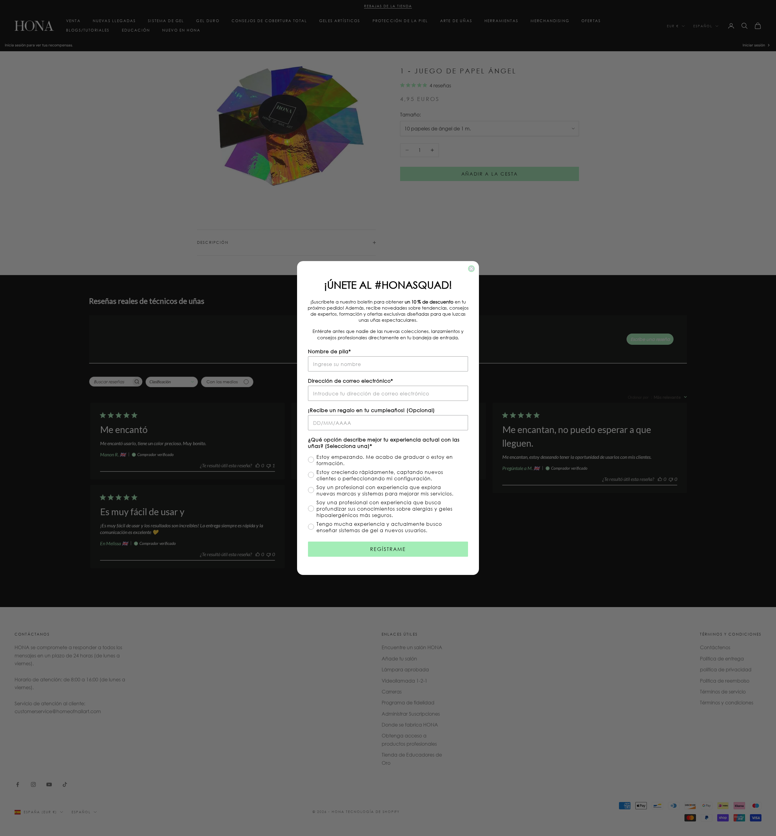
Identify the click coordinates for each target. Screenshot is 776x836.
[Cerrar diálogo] (471, 269)
